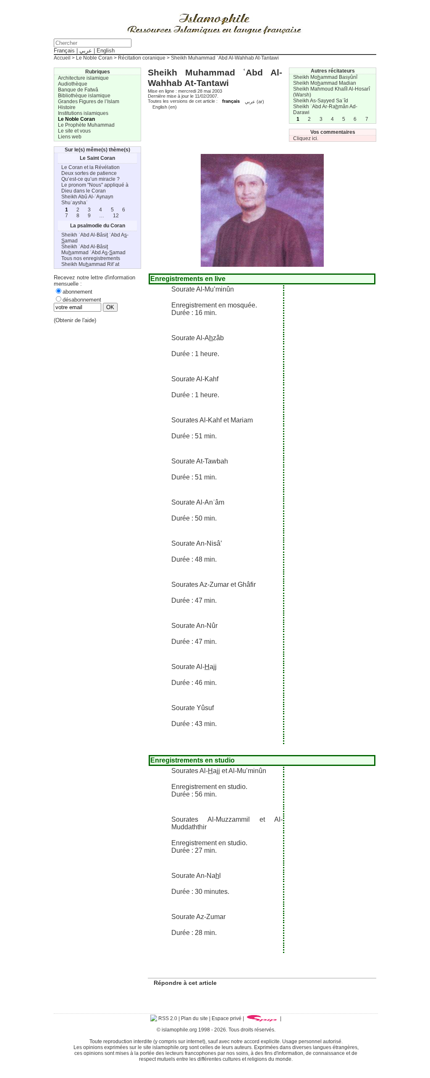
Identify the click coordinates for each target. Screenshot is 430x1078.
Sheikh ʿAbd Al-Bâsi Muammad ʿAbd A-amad (93, 249)
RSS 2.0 (167, 1018)
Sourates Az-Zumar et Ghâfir (213, 584)
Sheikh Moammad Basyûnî (325, 77)
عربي (85, 50)
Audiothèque (72, 84)
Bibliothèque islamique (84, 96)
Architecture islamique (83, 78)
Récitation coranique (141, 58)
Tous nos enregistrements (90, 258)
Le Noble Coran (94, 58)
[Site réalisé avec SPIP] (262, 1018)
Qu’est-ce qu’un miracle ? (90, 179)
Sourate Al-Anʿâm (197, 502)
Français (64, 50)
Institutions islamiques (83, 113)
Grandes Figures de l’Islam (88, 101)
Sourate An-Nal (196, 875)
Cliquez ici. (305, 138)
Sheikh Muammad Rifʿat (90, 264)
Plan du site (194, 1018)
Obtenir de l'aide (74, 320)
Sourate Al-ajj (194, 666)
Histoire (67, 107)
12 (116, 216)
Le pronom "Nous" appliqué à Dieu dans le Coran (94, 188)
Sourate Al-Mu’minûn (202, 289)
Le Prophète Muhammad (86, 125)
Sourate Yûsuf (192, 707)
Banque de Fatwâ (78, 90)
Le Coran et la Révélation (90, 167)
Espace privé (226, 1018)
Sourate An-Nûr (194, 625)
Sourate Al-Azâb (197, 337)
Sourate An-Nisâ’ (196, 543)
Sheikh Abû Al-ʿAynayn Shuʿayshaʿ (87, 200)
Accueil (62, 58)
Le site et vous (74, 131)
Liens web (69, 137)
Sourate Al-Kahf (194, 379)
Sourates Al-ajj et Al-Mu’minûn (218, 770)
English (106, 50)
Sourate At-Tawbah (199, 461)
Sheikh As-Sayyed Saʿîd (320, 101)
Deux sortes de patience (89, 173)
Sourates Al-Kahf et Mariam (212, 420)
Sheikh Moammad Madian (324, 83)
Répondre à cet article (185, 982)
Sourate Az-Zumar (198, 916)
